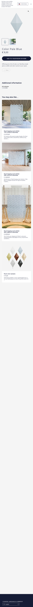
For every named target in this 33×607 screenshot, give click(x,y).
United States (24, 4)
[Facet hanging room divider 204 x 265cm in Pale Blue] (16, 206)
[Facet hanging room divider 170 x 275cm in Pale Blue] (16, 114)
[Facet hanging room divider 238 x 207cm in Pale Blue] (16, 157)
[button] (28, 11)
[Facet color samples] (16, 257)
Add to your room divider (16, 58)
